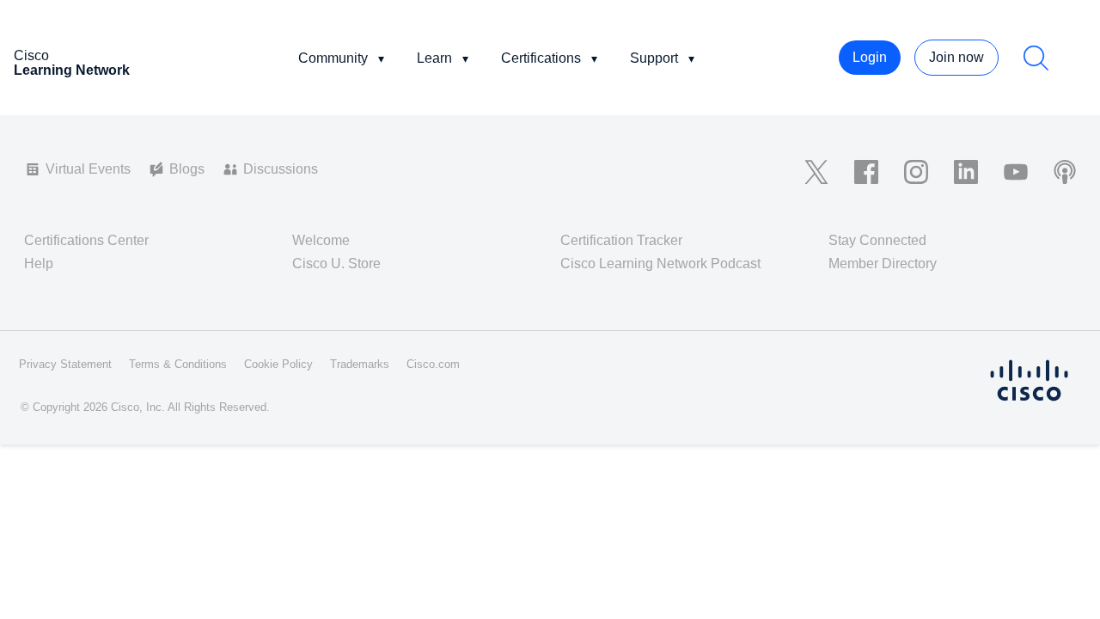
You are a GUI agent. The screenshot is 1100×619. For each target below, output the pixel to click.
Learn (434, 58)
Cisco (72, 62)
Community (333, 58)
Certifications (541, 58)
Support (654, 58)
